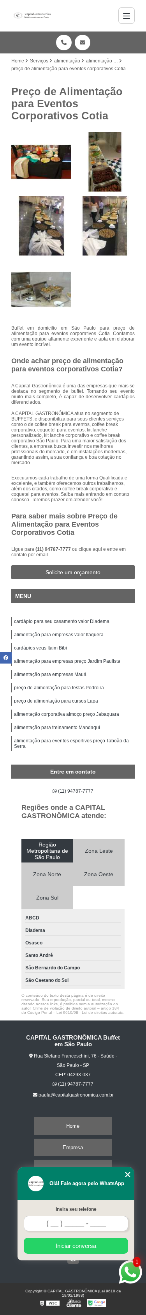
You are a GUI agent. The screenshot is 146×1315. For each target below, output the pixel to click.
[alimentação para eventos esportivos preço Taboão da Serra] (41, 226)
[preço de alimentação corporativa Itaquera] (41, 289)
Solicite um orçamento (73, 572)
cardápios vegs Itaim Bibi (40, 648)
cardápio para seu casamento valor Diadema (61, 621)
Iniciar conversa (76, 1245)
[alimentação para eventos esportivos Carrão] (41, 162)
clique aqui (90, 549)
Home (72, 1126)
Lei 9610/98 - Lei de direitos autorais (89, 1012)
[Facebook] (6, 658)
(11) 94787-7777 (53, 549)
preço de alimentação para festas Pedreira (59, 687)
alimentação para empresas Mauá (50, 674)
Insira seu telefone (76, 1209)
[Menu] (126, 15)
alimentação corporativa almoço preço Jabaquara (66, 714)
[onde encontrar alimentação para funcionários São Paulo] (105, 162)
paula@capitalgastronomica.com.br (75, 1095)
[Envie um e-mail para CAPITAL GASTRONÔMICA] (82, 42)
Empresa (73, 1147)
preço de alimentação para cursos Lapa (56, 701)
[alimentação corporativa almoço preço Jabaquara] (105, 226)
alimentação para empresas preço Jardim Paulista (67, 661)
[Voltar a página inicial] (32, 15)
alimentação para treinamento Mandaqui (57, 727)
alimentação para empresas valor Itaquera (59, 634)
